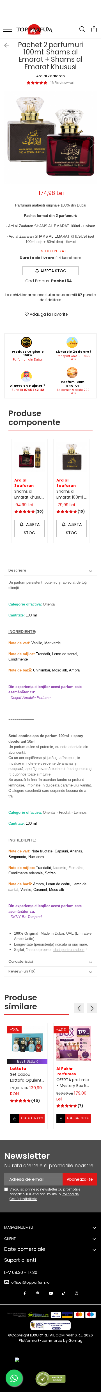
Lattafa (18, 1068)
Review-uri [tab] (22, 971)
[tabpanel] (50, 137)
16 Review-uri (62, 82)
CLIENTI (10, 1238)
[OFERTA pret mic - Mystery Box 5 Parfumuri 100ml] (73, 1043)
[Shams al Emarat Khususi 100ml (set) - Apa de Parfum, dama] (29, 457)
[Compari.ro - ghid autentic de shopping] (50, 1378)
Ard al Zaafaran (50, 76)
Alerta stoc (53, 271)
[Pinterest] (38, 1293)
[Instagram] (76, 1293)
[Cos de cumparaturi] (94, 29)
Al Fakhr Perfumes (66, 1071)
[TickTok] (63, 1293)
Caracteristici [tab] (20, 961)
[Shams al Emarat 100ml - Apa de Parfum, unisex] (71, 457)
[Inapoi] (4, 45)
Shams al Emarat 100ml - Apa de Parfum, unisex (71, 494)
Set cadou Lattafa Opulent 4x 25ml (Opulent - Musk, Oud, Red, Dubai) (27, 1077)
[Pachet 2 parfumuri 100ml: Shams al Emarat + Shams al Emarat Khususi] (50, 137)
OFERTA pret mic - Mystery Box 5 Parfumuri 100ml (72, 1083)
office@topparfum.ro (30, 1282)
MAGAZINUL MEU (18, 1227)
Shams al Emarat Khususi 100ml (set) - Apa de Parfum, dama (29, 494)
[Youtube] (50, 1293)
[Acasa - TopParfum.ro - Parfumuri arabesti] (34, 29)
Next (92, 143)
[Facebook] (25, 1293)
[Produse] (7, 29)
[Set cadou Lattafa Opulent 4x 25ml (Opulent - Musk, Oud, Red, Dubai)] (27, 1043)
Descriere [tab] (17, 570)
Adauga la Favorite (48, 314)
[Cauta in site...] (82, 29)
